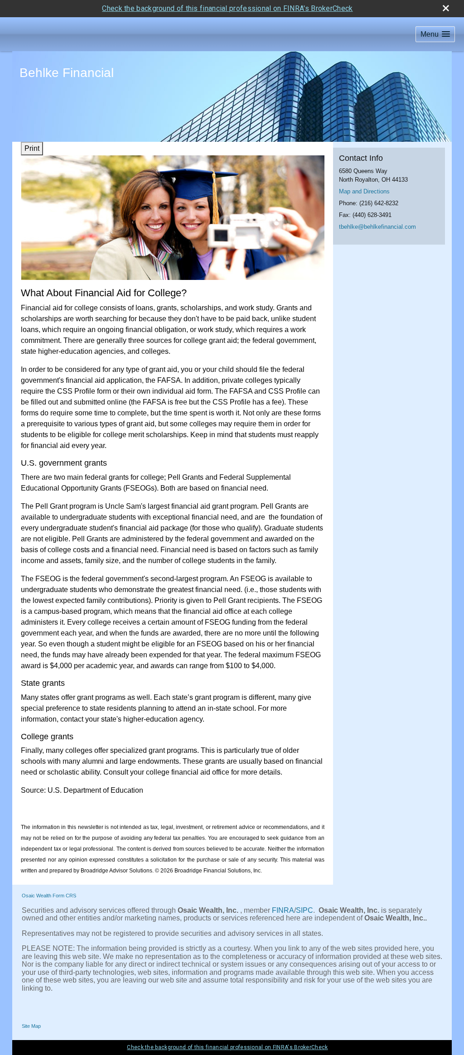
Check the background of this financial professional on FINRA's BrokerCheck (227, 8)
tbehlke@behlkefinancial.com (377, 226)
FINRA (283, 910)
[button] (435, 34)
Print (31, 148)
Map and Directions (364, 191)
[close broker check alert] (446, 8)
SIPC (304, 910)
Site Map (31, 1026)
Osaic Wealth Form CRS (49, 895)
